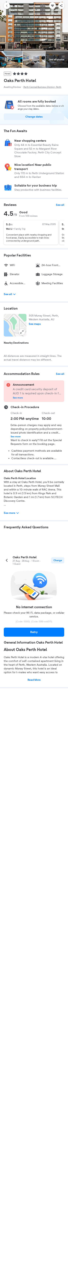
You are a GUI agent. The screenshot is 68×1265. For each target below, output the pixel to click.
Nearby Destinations (16, 343)
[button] (15, 325)
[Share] (61, 5)
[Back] (7, 5)
